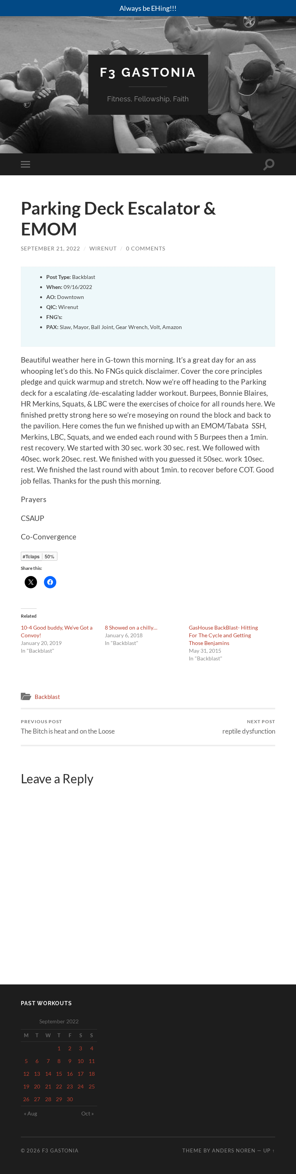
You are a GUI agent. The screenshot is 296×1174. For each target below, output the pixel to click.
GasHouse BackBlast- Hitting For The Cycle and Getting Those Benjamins (223, 635)
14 (48, 1073)
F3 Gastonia (148, 72)
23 (70, 1086)
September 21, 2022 (50, 248)
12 (26, 1073)
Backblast (47, 696)
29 (59, 1099)
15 (59, 1073)
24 (80, 1086)
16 (70, 1073)
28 (48, 1099)
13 (37, 1073)
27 (37, 1099)
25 (92, 1086)
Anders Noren (234, 1150)
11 (92, 1061)
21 (48, 1086)
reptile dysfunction (248, 727)
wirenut (103, 248)
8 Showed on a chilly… (131, 627)
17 (80, 1073)
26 (26, 1099)
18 (92, 1073)
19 (26, 1086)
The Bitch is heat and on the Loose (68, 727)
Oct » (87, 1113)
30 (70, 1099)
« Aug (30, 1113)
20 (37, 1086)
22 (59, 1086)
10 (80, 1061)
